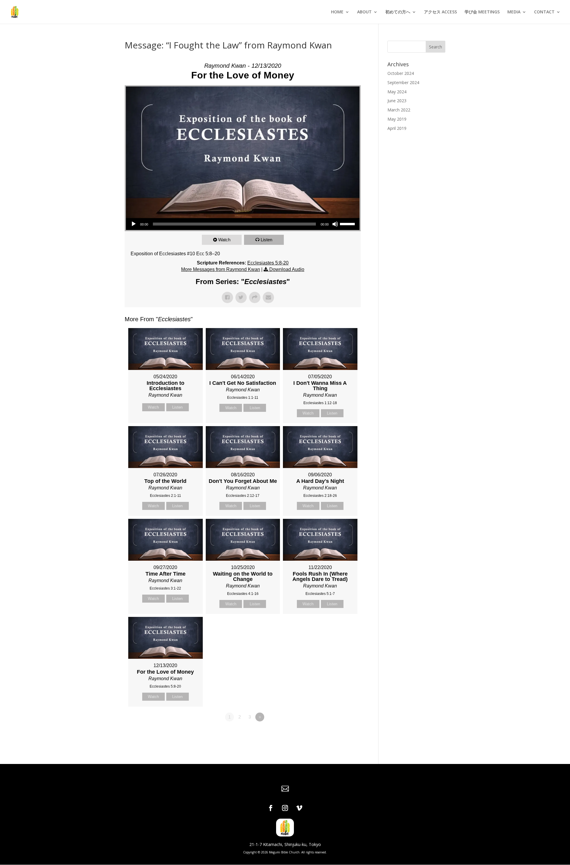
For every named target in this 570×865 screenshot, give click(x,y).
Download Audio (286, 269)
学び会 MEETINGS (482, 12)
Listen (266, 239)
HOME (337, 12)
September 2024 (403, 82)
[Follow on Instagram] (285, 808)
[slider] (348, 223)
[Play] (134, 224)
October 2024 (400, 73)
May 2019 (396, 119)
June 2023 (396, 100)
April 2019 (396, 128)
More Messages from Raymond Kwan (220, 269)
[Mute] (335, 224)
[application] (243, 224)
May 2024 (396, 91)
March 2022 (398, 110)
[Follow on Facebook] (271, 808)
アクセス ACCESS (440, 12)
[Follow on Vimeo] (299, 808)
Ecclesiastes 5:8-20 (268, 262)
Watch (224, 239)
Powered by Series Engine (339, 733)
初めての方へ (397, 12)
